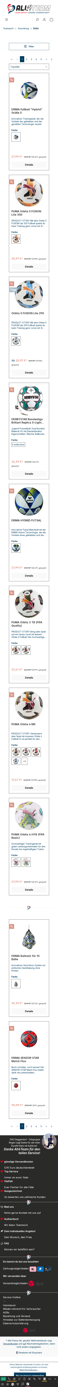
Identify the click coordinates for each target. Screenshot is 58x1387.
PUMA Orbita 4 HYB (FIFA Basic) (27, 836)
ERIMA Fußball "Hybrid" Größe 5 (26, 111)
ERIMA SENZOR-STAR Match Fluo (25, 1059)
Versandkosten (10, 1343)
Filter (31, 46)
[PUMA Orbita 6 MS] (29, 705)
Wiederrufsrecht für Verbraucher (22, 1308)
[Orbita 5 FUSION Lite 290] (29, 294)
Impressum (9, 1305)
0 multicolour (18, 444)
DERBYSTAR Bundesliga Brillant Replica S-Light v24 (27, 421)
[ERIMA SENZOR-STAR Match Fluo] (29, 1039)
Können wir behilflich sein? (19, 1249)
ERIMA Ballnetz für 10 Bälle (25, 957)
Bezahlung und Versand (16, 1316)
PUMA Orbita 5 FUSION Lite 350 (26, 213)
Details (29, 164)
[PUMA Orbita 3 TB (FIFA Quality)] (29, 603)
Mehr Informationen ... (29, 1370)
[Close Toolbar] (55, 1379)
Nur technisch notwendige (30, 1375)
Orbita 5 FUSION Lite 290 (27, 313)
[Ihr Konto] (44, 20)
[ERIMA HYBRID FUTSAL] (29, 501)
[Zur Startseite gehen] (29, 9)
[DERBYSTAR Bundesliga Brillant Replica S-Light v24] (29, 400)
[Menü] (6, 20)
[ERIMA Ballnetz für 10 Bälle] (29, 937)
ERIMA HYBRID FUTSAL (26, 520)
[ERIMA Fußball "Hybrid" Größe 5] (29, 90)
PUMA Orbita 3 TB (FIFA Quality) (26, 624)
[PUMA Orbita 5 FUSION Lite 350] (29, 192)
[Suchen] (37, 20)
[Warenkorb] (51, 20)
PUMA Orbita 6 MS (23, 724)
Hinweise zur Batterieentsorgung (21, 1319)
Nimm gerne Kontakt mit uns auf (22, 1212)
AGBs (6, 1312)
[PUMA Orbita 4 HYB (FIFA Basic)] (29, 815)
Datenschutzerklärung (15, 1323)
